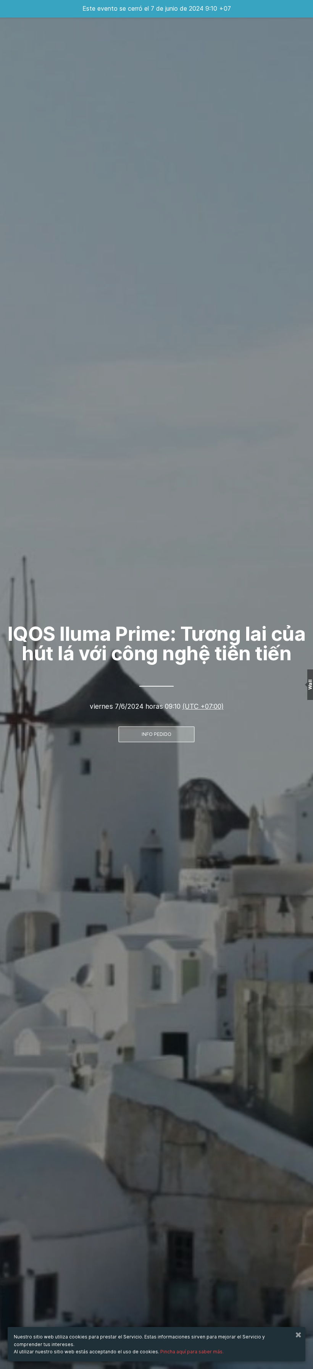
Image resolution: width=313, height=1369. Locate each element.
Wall (310, 684)
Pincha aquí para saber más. (192, 1351)
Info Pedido (156, 734)
